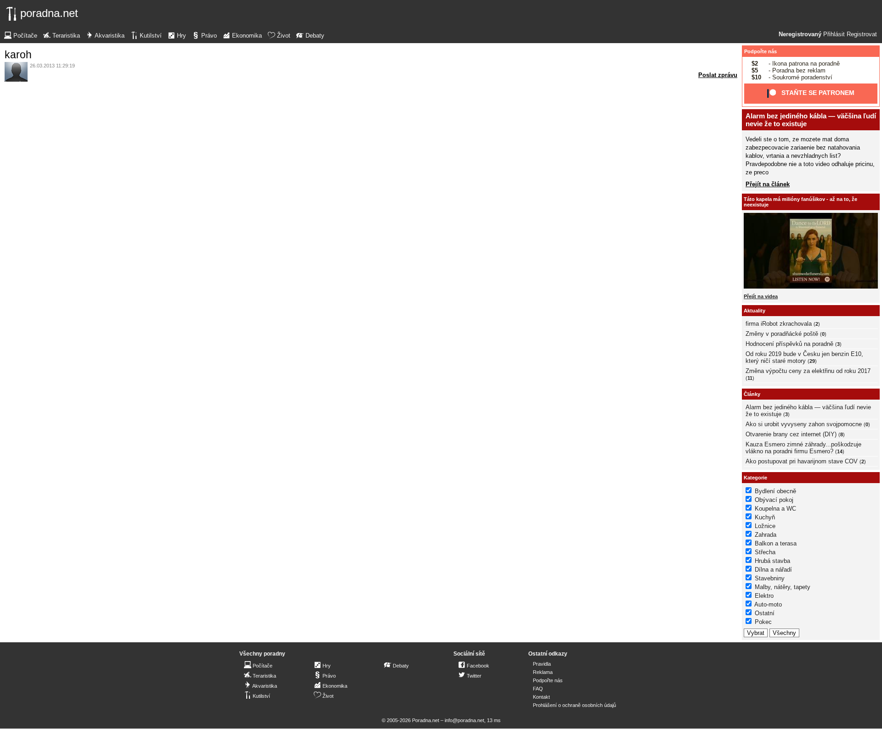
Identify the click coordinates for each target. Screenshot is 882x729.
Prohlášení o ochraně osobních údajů (574, 705)
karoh (18, 55)
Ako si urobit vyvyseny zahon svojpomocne (804, 424)
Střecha (765, 552)
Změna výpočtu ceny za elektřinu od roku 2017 (808, 370)
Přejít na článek (768, 184)
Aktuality (754, 310)
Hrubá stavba (772, 560)
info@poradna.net (464, 720)
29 (812, 361)
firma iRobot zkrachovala (779, 323)
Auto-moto (768, 604)
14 (839, 451)
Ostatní (765, 613)
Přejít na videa (761, 296)
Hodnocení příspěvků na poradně (789, 343)
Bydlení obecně (775, 491)
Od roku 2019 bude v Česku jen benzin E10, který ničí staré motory (804, 357)
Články (752, 394)
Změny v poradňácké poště (782, 333)
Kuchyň (765, 517)
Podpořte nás (760, 51)
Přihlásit (834, 34)
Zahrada (765, 534)
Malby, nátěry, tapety (782, 587)
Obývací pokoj (774, 499)
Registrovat (862, 34)
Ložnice (765, 526)
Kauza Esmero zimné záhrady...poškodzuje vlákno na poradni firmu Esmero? (803, 448)
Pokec (763, 621)
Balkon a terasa (776, 543)
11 (749, 378)
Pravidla (542, 664)
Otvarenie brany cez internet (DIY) (791, 434)
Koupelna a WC (775, 508)
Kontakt (541, 697)
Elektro (764, 595)
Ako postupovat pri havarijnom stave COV (802, 461)
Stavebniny (770, 578)
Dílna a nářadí (773, 569)
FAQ (538, 688)
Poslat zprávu (717, 75)
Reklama (543, 672)
